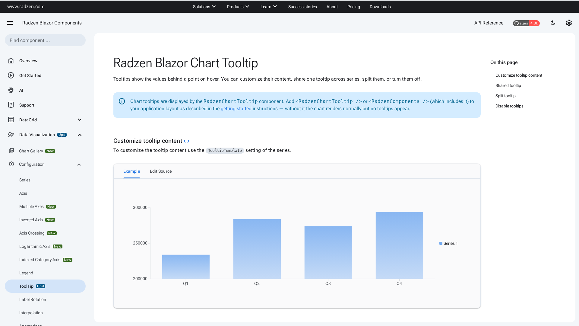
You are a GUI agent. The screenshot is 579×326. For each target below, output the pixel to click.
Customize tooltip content (518, 75)
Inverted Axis (36, 219)
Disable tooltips (509, 106)
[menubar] (292, 7)
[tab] (132, 171)
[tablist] (297, 171)
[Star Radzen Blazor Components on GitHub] (526, 23)
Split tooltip (505, 95)
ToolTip (31, 286)
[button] (449, 243)
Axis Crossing (37, 233)
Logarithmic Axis (40, 246)
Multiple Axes (37, 206)
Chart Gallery (31, 150)
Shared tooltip (508, 85)
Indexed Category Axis (45, 259)
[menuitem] (205, 7)
